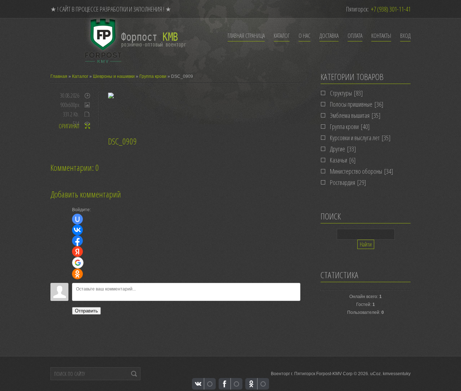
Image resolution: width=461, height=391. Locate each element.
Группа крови (152, 76)
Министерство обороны (356, 171)
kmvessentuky (397, 373)
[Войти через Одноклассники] (77, 273)
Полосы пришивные (351, 104)
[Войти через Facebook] (77, 240)
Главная (58, 76)
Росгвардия (342, 182)
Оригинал (69, 126)
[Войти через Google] (78, 262)
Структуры (341, 93)
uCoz (375, 373)
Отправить (86, 311)
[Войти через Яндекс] (77, 251)
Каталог (80, 76)
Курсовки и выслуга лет (355, 137)
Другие (337, 149)
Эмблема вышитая (350, 115)
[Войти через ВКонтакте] (77, 230)
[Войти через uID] (77, 219)
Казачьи (338, 160)
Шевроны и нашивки (114, 76)
